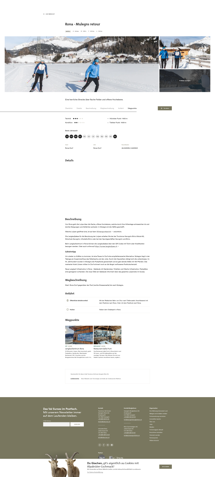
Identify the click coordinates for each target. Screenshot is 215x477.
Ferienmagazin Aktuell (156, 430)
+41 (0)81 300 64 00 (130, 417)
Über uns (152, 421)
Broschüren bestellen (155, 432)
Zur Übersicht (50, 14)
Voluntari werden (154, 435)
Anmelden (77, 424)
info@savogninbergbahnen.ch (133, 419)
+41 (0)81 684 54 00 (129, 433)
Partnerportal (153, 438)
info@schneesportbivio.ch (132, 435)
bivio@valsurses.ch (104, 437)
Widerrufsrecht (154, 440)
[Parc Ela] (116, 458)
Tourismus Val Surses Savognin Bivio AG (98, 374)
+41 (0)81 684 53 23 (104, 435)
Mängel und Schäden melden (158, 413)
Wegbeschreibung (107, 108)
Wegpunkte (132, 108)
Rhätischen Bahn (110, 301)
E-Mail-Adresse (47, 421)
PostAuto (130, 303)
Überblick (69, 108)
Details (79, 108)
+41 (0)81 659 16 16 (103, 419)
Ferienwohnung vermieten (157, 416)
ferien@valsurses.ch (104, 421)
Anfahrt (121, 108)
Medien (151, 427)
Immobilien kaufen (155, 419)
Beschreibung (91, 108)
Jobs (150, 424)
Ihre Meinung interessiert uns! (158, 411)
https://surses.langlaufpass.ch (106, 246)
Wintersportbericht (104, 232)
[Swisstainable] (101, 458)
